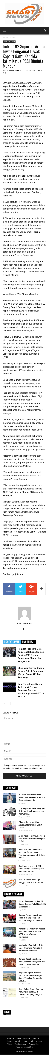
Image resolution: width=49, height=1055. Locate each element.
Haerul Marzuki (15, 71)
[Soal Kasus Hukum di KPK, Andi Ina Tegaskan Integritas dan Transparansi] (9, 869)
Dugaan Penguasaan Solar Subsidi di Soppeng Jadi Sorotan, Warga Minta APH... (31, 918)
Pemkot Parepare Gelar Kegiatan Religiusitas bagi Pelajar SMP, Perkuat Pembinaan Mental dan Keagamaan (31, 655)
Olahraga (8, 1041)
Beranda (6, 37)
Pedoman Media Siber (24, 1047)
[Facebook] (24, 629)
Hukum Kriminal (36, 1041)
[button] (45, 31)
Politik (25, 1041)
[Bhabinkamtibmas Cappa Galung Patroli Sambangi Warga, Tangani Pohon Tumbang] (9, 671)
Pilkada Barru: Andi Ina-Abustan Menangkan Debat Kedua (30, 825)
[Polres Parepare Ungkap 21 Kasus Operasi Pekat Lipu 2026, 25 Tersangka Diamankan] (9, 904)
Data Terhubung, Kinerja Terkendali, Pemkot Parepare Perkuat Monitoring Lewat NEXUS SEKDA (31, 690)
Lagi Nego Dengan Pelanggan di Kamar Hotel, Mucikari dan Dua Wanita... (32, 811)
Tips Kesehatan (20, 1044)
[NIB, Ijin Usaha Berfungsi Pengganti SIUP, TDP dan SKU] (9, 883)
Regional (36, 1038)
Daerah (17, 1041)
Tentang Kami (34, 1044)
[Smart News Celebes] (24, 13)
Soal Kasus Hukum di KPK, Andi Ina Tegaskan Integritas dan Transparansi (31, 869)
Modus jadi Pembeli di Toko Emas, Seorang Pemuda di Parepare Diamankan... (31, 948)
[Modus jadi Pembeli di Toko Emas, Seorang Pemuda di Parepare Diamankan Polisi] (9, 948)
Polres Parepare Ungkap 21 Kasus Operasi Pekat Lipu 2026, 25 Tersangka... (32, 904)
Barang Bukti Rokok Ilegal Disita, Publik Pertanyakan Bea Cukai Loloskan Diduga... (32, 961)
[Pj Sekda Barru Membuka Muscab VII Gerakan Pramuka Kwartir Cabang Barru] (9, 798)
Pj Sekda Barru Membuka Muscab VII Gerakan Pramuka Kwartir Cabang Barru (32, 797)
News (14, 37)
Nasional (12, 42)
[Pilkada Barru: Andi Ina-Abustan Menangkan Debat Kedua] (9, 825)
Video (9, 1044)
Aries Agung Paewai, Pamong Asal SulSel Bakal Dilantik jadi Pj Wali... (32, 838)
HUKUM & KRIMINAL (13, 894)
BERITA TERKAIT (11, 641)
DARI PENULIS (28, 641)
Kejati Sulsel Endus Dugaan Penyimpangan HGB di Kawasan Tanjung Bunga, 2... (31, 992)
